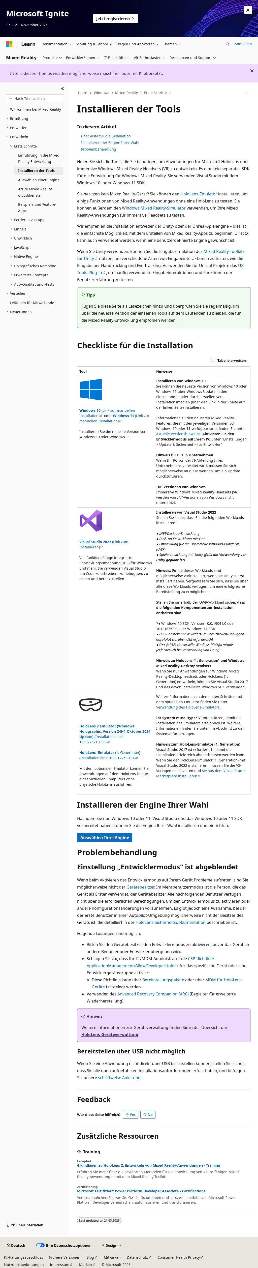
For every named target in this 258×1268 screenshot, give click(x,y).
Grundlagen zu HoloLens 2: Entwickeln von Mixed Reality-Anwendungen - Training (148, 1165)
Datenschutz (137, 1257)
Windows (101, 92)
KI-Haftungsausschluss (23, 1257)
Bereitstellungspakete (163, 980)
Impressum (59, 1264)
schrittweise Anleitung (119, 1077)
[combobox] (34, 98)
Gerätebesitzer (140, 887)
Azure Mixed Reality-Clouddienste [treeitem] (35, 192)
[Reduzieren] (62, 88)
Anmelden (243, 43)
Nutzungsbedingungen (24, 1264)
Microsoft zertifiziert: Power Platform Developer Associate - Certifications (141, 1191)
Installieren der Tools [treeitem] (36, 170)
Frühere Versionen (64, 1257)
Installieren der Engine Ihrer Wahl (110, 142)
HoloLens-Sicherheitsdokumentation (171, 922)
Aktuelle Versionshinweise (178, 433)
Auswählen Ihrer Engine (104, 837)
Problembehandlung (98, 149)
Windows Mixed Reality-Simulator (154, 208)
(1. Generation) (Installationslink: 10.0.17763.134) (109, 755)
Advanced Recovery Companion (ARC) (153, 994)
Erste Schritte (155, 92)
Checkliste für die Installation (106, 136)
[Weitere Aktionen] (245, 93)
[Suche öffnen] (227, 44)
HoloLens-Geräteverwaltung (109, 1034)
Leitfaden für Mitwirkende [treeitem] (32, 302)
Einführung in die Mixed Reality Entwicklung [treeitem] (38, 158)
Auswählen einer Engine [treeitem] (38, 180)
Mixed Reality (126, 92)
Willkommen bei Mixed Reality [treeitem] (35, 109)
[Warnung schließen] (248, 10)
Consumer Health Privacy (178, 1257)
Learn (82, 92)
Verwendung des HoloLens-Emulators (188, 707)
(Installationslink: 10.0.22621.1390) (114, 734)
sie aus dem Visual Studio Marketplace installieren (200, 773)
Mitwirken (112, 1257)
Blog (90, 1257)
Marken (85, 1264)
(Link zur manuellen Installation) (114, 418)
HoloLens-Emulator (198, 194)
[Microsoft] (9, 44)
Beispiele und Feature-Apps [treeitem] (37, 207)
